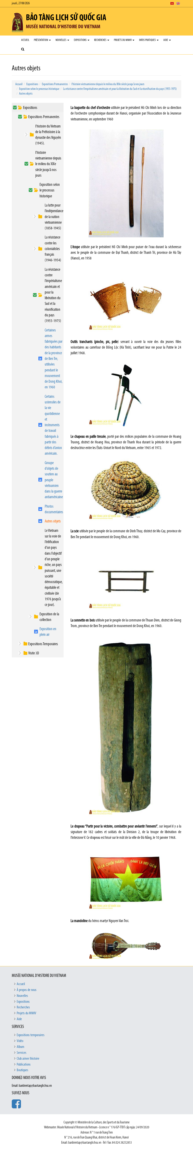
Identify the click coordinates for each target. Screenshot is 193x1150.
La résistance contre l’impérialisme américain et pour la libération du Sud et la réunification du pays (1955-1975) (120, 89)
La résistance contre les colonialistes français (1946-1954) (53, 248)
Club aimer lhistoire (28, 1059)
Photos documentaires (54, 509)
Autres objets (25, 94)
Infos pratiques (147, 40)
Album (20, 1047)
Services (21, 1053)
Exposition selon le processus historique (39, 89)
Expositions (80, 40)
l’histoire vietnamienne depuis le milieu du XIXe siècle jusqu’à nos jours (108, 84)
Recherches (100, 40)
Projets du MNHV (123, 40)
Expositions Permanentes (55, 84)
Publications (24, 1064)
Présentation (41, 40)
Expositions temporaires (30, 1035)
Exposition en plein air (48, 632)
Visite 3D (33, 653)
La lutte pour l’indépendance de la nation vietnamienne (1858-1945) (54, 216)
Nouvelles (61, 40)
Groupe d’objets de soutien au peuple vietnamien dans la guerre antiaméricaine (54, 480)
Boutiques (22, 1070)
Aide (166, 40)
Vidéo (20, 1041)
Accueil (25, 40)
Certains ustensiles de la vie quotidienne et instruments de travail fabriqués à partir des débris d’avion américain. (53, 425)
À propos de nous (26, 990)
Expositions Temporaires (43, 644)
